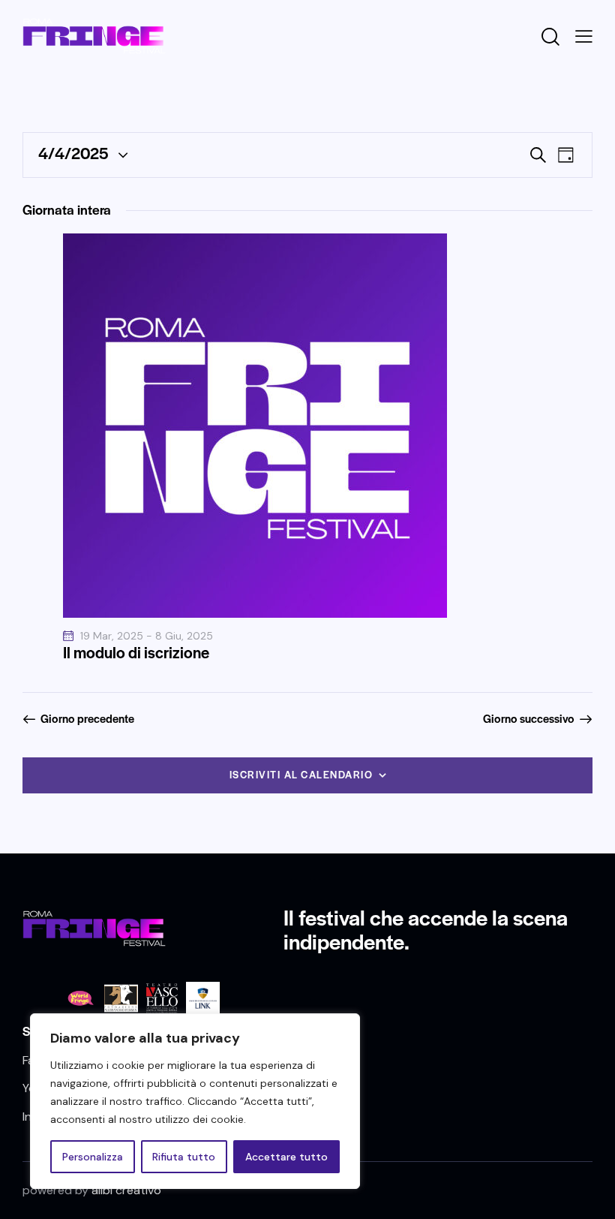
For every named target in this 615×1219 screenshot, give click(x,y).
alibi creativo (126, 1190)
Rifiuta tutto (183, 1156)
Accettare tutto (286, 1156)
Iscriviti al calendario (302, 774)
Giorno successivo (528, 718)
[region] (195, 1101)
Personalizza (92, 1156)
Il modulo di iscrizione (136, 652)
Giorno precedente (87, 718)
